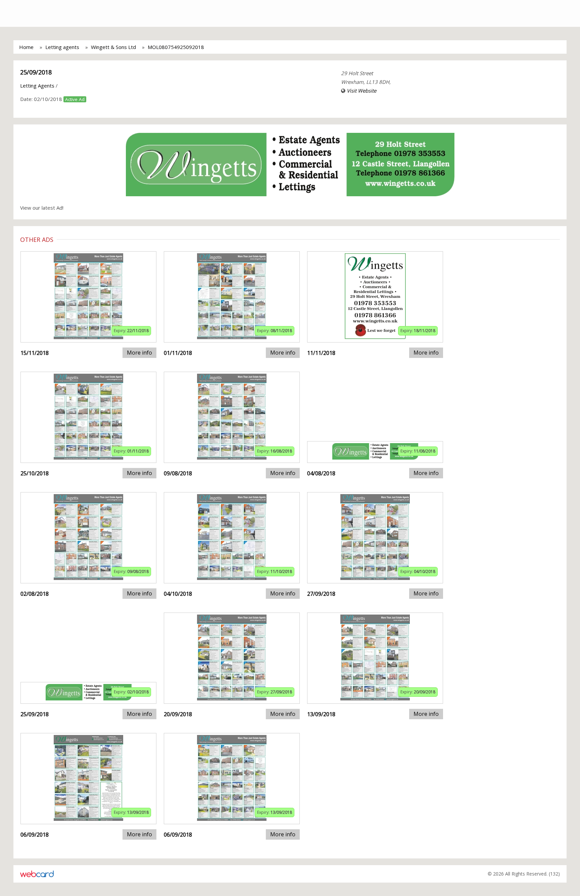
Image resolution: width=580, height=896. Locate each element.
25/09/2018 (36, 72)
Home (26, 47)
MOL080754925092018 (176, 47)
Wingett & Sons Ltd (113, 47)
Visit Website (361, 90)
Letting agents (62, 47)
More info (139, 352)
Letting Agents (37, 85)
